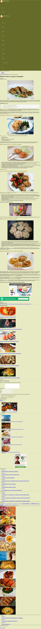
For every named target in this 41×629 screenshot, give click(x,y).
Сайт (0, 392)
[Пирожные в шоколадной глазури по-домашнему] (8, 578)
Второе (3, 31)
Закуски (3, 40)
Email (1, 391)
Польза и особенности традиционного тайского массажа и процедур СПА (12, 429)
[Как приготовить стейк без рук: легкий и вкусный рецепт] (8, 327)
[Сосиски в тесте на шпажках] (8, 605)
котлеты (10, 503)
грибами (3, 503)
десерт (5, 503)
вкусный (1, 503)
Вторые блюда (5, 74)
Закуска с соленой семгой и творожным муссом (9, 341)
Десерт (3, 49)
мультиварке (15, 503)
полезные (21, 503)
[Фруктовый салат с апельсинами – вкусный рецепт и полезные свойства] (6, 436)
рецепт (33, 503)
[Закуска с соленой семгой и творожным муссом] (8, 339)
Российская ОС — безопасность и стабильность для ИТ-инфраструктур (12, 421)
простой (30, 503)
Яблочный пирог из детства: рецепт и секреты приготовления (11, 452)
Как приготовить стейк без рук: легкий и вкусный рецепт (11, 329)
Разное (3, 58)
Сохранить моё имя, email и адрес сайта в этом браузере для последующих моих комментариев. (15, 394)
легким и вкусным (19, 192)
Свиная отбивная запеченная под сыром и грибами (10, 377)
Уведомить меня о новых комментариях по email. (8, 395)
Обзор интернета (5, 62)
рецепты (36, 503)
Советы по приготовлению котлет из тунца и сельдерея (11, 106)
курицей (12, 503)
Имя (1, 389)
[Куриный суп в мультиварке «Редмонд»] (8, 614)
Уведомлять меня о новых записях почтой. (7, 397)
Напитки (3, 53)
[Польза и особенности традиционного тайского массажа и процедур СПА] (6, 428)
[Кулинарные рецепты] (4, 2)
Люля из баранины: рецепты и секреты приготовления (10, 353)
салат (1, 505)
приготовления (26, 503)
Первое (3, 27)
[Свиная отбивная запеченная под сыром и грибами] (8, 376)
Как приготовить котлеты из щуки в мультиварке (9, 365)
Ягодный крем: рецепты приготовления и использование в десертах (12, 444)
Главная (1, 74)
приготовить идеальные (3, 193)
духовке (7, 503)
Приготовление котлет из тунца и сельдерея (9, 105)
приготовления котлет (4, 109)
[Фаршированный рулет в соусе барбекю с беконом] (8, 587)
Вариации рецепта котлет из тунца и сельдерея (10, 107)
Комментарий (2, 388)
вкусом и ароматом (13, 275)
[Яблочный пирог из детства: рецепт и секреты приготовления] (6, 451)
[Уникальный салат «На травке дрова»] (8, 596)
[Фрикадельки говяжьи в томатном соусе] (8, 315)
